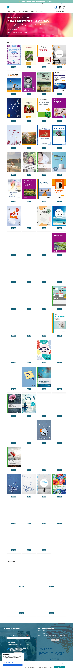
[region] (13, 660)
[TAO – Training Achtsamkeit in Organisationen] (29, 458)
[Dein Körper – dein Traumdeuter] (14, 243)
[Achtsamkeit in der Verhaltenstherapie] (59, 82)
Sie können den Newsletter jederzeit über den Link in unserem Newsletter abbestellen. (18, 644)
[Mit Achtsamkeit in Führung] (59, 377)
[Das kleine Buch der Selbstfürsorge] (44, 216)
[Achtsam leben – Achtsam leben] (14, 55)
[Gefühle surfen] (59, 270)
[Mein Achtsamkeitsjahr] (44, 350)
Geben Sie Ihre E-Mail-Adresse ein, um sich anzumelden (17, 635)
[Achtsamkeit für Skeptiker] (14, 82)
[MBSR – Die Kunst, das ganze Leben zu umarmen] (14, 350)
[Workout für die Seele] (29, 538)
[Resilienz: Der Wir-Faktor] (14, 431)
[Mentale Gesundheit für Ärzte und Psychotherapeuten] (59, 350)
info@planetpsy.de (63, 3)
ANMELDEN (18, 652)
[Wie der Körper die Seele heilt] (59, 511)
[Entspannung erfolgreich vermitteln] (14, 270)
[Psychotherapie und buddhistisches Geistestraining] (44, 404)
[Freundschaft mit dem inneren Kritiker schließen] (51, 574)
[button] (20, 11)
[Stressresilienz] (14, 458)
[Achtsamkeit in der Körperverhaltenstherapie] (29, 82)
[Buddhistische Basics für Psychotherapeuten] (59, 189)
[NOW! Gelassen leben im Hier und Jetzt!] (29, 404)
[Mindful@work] (29, 377)
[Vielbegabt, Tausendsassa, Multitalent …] (59, 485)
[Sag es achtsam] (29, 431)
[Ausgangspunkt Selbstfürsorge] (14, 189)
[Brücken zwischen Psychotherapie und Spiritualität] (44, 189)
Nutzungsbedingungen (14, 650)
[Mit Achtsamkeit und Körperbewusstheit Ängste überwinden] (14, 404)
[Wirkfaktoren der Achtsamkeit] (14, 538)
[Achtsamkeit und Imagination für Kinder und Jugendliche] (21, 574)
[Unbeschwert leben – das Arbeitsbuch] (29, 485)
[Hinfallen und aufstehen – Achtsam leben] (44, 297)
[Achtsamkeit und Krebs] (44, 109)
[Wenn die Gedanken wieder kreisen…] (44, 511)
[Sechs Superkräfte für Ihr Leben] (59, 431)
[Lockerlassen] (44, 324)
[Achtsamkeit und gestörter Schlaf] (14, 109)
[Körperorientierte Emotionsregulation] (21, 601)
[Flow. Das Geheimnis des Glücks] (44, 270)
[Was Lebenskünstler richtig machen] (29, 511)
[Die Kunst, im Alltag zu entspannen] (44, 243)
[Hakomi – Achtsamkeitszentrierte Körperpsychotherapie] (29, 297)
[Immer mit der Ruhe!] (59, 297)
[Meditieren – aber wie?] (29, 350)
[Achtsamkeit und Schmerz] (14, 136)
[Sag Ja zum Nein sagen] (44, 431)
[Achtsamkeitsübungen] (14, 163)
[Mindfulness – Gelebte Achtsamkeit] (44, 377)
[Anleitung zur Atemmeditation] (44, 163)
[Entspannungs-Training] (29, 270)
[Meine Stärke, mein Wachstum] (51, 601)
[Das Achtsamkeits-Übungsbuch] (14, 216)
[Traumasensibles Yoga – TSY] (59, 458)
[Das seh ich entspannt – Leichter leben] (59, 216)
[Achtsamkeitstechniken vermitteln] (59, 136)
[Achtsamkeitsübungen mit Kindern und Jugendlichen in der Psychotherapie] (29, 163)
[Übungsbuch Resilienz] (44, 538)
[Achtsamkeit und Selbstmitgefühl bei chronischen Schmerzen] (29, 136)
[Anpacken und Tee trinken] (59, 163)
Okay (13, 664)
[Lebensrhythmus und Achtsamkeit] (29, 324)
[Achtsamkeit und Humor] (29, 109)
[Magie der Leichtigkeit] (59, 324)
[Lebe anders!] (14, 324)
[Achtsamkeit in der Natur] (44, 82)
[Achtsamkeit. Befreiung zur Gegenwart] (44, 136)
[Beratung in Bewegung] (29, 189)
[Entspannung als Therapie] (59, 243)
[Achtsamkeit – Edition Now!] (59, 55)
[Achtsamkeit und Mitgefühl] (59, 109)
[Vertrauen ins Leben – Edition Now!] (44, 485)
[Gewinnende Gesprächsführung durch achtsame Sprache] (14, 297)
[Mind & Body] (14, 377)
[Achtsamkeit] (29, 55)
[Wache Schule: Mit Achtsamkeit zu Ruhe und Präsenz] (14, 511)
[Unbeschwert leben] (14, 485)
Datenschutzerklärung (9, 662)
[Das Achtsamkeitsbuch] (29, 216)
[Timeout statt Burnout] (44, 458)
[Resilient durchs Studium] (59, 404)
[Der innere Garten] (29, 243)
